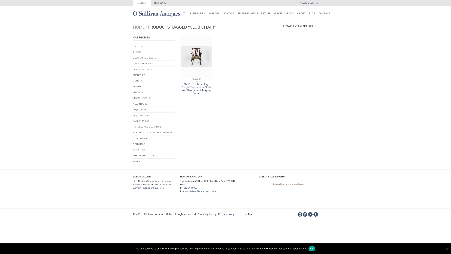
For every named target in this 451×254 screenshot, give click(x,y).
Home (139, 27)
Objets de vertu (142, 115)
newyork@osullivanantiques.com (200, 191)
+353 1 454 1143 (143, 184)
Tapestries (139, 149)
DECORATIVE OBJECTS (144, 57)
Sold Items (139, 144)
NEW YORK (160, 2)
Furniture (196, 13)
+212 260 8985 (190, 187)
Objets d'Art (140, 109)
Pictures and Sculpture (254, 13)
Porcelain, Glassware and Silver (152, 132)
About (301, 13)
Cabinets (138, 46)
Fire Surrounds (142, 69)
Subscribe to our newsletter (288, 184)
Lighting (228, 13)
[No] (446, 248)
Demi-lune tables (143, 63)
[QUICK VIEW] (196, 56)
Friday (213, 214)
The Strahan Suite (144, 155)
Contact (324, 13)
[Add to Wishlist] (208, 39)
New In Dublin (141, 103)
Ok (311, 248)
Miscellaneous (284, 13)
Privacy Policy (226, 214)
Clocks (137, 52)
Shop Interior (141, 138)
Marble (137, 86)
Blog (312, 13)
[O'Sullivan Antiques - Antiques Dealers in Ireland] (156, 12)
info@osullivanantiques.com (150, 187)
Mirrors (214, 13)
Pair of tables (141, 121)
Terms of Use (244, 214)
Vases (136, 161)
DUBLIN (142, 2)
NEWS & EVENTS (309, 3)
